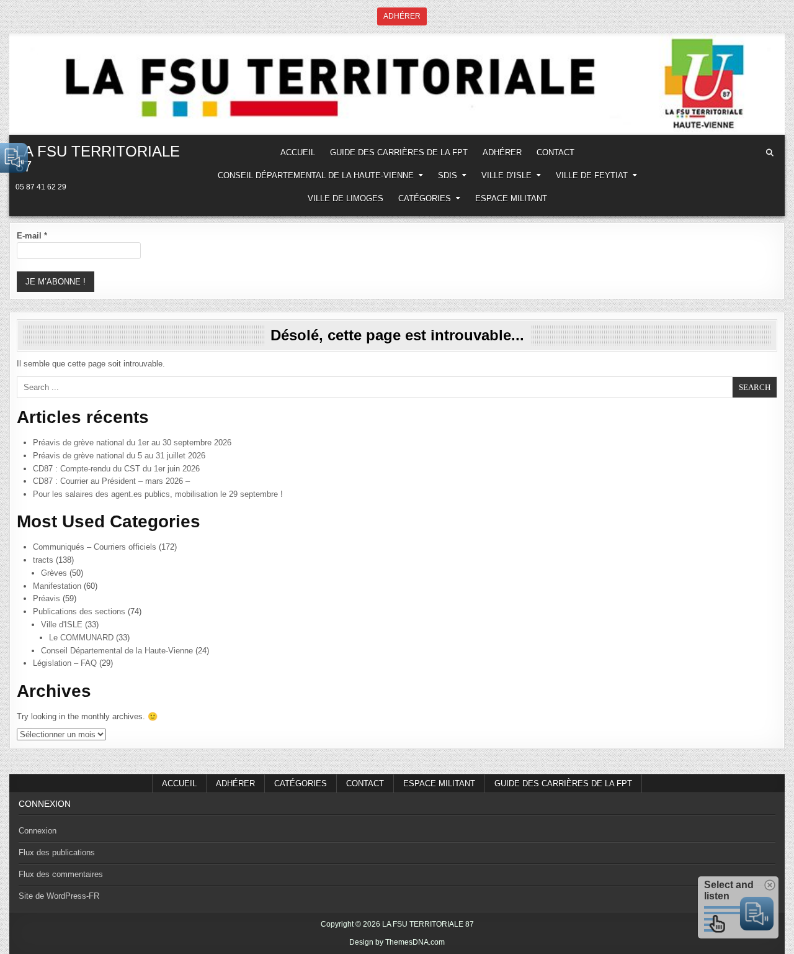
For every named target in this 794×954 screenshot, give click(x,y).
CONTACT (555, 152)
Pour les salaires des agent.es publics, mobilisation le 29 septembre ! (158, 494)
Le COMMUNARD (81, 637)
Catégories (424, 198)
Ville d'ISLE (62, 624)
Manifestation (57, 586)
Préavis (46, 598)
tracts (43, 560)
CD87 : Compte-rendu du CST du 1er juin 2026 (116, 468)
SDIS (447, 175)
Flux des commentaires (61, 874)
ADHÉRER (502, 152)
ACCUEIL (297, 152)
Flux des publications (57, 852)
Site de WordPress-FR (59, 896)
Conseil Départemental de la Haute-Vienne (316, 175)
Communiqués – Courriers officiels (94, 547)
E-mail (32, 235)
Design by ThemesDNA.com (397, 942)
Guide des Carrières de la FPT (399, 152)
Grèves (54, 573)
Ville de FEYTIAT (592, 175)
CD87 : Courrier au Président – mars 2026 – (111, 481)
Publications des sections (79, 611)
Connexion (37, 830)
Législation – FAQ (65, 663)
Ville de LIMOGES (345, 198)
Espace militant (511, 198)
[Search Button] (770, 153)
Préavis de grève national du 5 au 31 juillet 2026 (119, 455)
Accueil (179, 783)
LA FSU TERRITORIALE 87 (98, 159)
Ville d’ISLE (506, 175)
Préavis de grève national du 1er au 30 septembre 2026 (132, 442)
